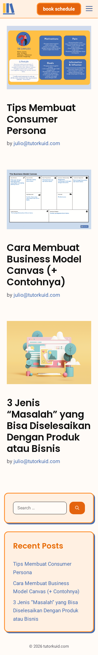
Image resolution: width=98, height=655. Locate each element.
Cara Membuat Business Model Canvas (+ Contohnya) (44, 265)
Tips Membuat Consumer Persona (41, 119)
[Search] (77, 508)
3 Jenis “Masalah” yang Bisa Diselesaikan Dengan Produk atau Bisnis (49, 425)
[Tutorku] (9, 9)
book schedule (59, 9)
